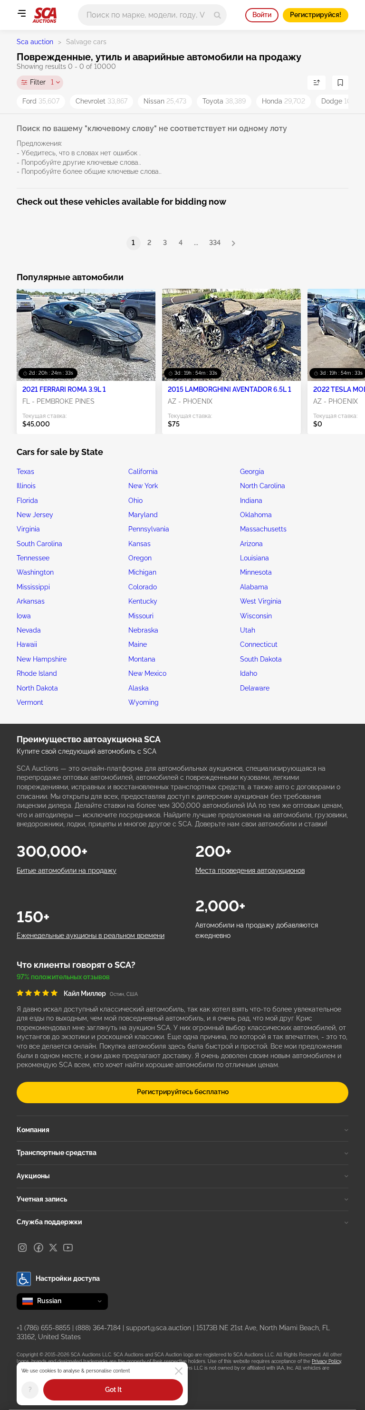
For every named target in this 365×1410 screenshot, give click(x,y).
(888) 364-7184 (98, 1328)
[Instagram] (22, 1247)
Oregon (140, 558)
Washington (35, 572)
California (143, 471)
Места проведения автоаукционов (250, 870)
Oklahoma (256, 515)
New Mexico (147, 673)
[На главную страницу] (44, 15)
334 (215, 242)
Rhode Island (37, 673)
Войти (261, 15)
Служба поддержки (49, 1222)
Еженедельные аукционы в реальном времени (90, 935)
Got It (113, 1389)
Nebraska (143, 630)
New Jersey (35, 515)
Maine (137, 644)
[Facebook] (38, 1247)
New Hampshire (42, 659)
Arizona (251, 544)
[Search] (217, 15)
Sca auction (35, 42)
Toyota (224, 101)
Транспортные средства (56, 1152)
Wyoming (143, 702)
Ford (40, 101)
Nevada (29, 630)
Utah (247, 630)
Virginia (28, 529)
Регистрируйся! (315, 15)
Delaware (254, 688)
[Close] (178, 1371)
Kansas (139, 544)
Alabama (254, 587)
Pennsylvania (148, 529)
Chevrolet (101, 101)
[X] (53, 1247)
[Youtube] (68, 1247)
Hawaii (27, 644)
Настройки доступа (68, 1278)
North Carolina (262, 486)
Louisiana (254, 558)
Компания (33, 1130)
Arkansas (31, 601)
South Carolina (39, 544)
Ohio (135, 500)
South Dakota (261, 659)
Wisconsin (256, 616)
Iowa (24, 616)
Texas (25, 471)
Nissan (165, 101)
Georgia (252, 471)
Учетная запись (42, 1199)
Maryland (143, 515)
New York (143, 486)
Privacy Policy (326, 1361)
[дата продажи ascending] (316, 83)
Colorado (142, 587)
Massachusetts (263, 529)
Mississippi (33, 587)
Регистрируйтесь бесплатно (183, 1092)
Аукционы (33, 1176)
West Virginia (260, 601)
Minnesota (256, 572)
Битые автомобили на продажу (66, 870)
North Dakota (37, 688)
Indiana (251, 500)
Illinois (26, 486)
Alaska (138, 688)
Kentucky (142, 601)
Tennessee (33, 558)
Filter (42, 82)
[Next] (233, 243)
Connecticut (259, 644)
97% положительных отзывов (63, 977)
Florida (27, 500)
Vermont (30, 702)
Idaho (248, 673)
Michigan (142, 572)
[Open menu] (21, 13)
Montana (141, 659)
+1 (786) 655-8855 (43, 1328)
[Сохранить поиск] (340, 83)
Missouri (141, 616)
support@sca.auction (158, 1328)
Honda (283, 101)
